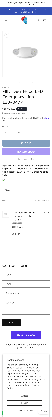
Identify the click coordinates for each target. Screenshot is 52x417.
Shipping (5, 113)
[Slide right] (32, 82)
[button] (6, 20)
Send (11, 322)
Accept (24, 395)
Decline (24, 402)
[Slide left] (20, 82)
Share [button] (7, 190)
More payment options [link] (26, 159)
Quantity (5, 126)
